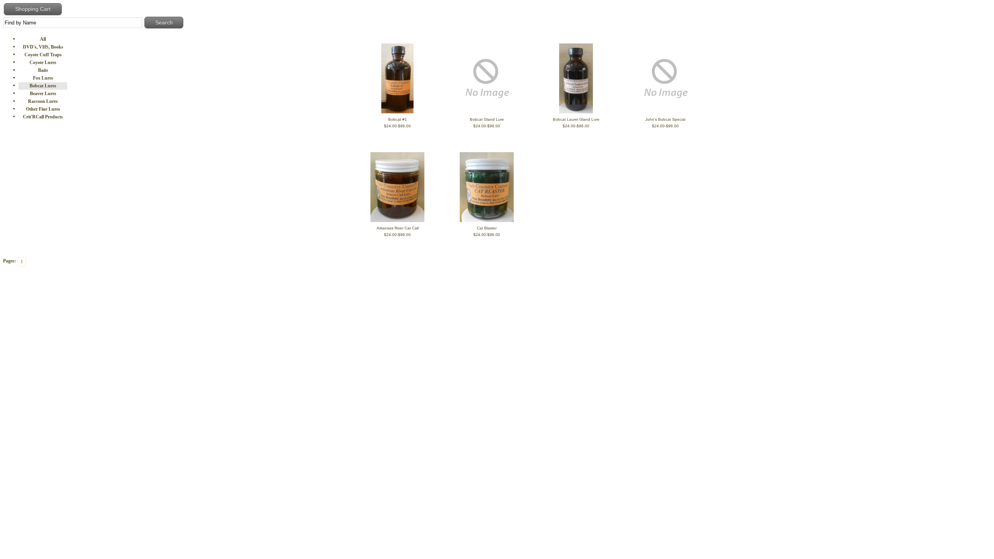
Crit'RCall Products (43, 117)
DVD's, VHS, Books (43, 47)
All (43, 39)
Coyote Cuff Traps (43, 54)
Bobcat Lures (43, 86)
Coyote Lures (43, 62)
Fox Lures (43, 78)
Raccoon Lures (43, 101)
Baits (43, 70)
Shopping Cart (32, 9)
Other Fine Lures (43, 109)
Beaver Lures (43, 93)
